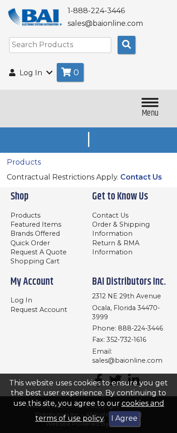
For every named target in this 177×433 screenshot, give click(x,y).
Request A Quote (38, 252)
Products (24, 162)
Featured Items (35, 224)
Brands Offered (35, 233)
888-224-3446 (140, 328)
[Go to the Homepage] (35, 17)
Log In (21, 300)
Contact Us (141, 177)
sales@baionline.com (127, 360)
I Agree (124, 418)
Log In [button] (31, 72)
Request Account (38, 310)
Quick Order (30, 243)
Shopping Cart (34, 261)
